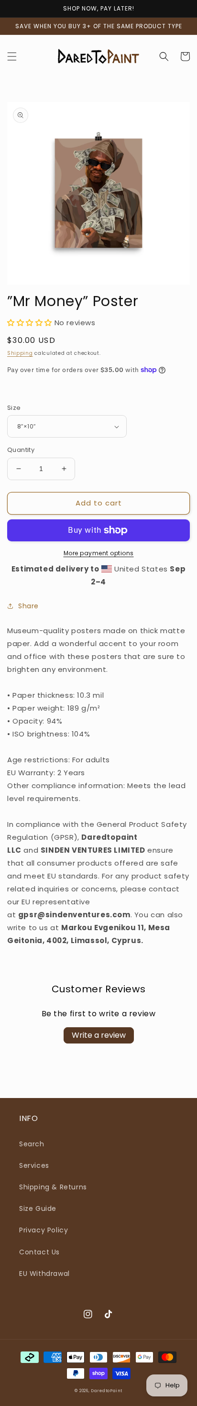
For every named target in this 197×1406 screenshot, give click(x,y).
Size (14, 407)
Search (31, 1144)
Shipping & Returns (53, 1187)
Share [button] (28, 606)
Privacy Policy (43, 1230)
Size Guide (37, 1208)
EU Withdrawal (44, 1273)
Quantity (20, 449)
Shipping (20, 353)
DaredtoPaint (106, 1391)
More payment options (99, 553)
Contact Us (39, 1252)
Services (34, 1165)
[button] (11, 56)
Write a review (99, 1035)
